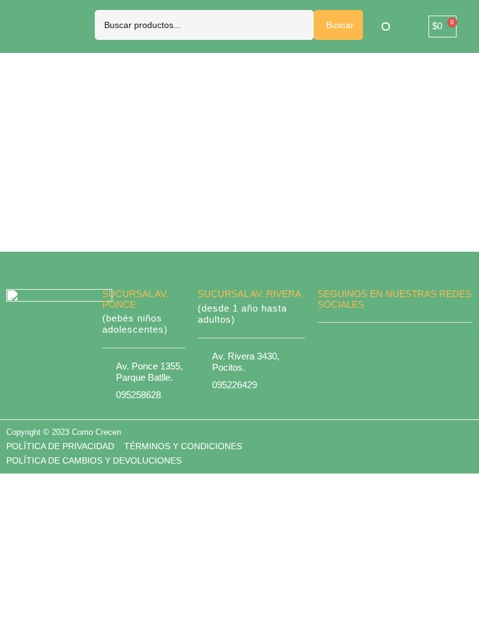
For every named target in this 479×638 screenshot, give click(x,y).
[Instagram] (408, 340)
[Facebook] (382, 340)
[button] (386, 26)
